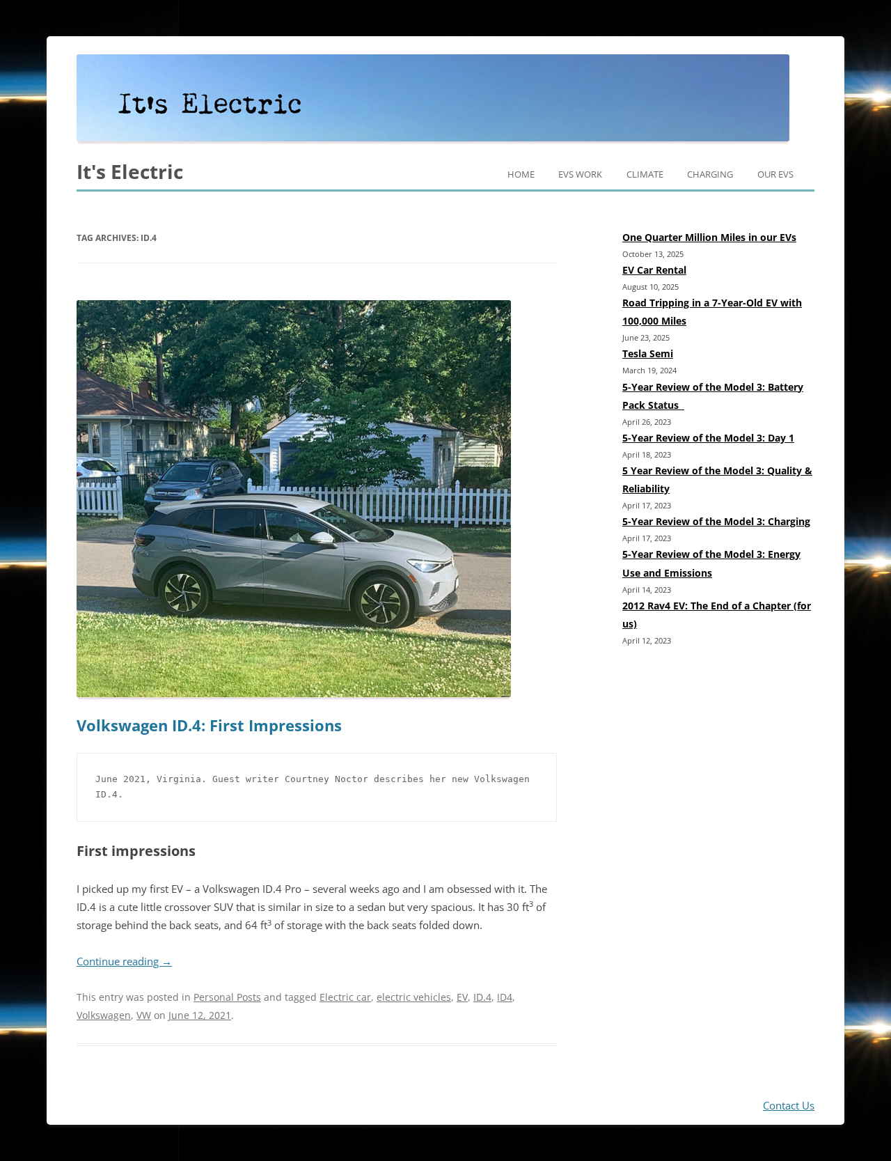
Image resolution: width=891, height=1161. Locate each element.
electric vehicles (414, 997)
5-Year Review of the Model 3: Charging (716, 521)
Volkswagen (104, 1015)
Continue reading (124, 961)
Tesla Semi (647, 353)
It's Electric (130, 171)
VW (143, 1015)
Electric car (345, 997)
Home (521, 174)
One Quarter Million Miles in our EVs (709, 237)
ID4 (504, 997)
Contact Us (788, 1105)
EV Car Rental (654, 269)
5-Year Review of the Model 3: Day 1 (708, 437)
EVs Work (580, 174)
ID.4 (482, 997)
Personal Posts (227, 997)
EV (462, 997)
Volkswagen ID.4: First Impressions (209, 725)
